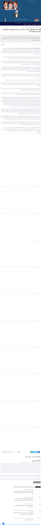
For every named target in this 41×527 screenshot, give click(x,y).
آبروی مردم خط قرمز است (29, 519)
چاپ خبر (1, 44)
